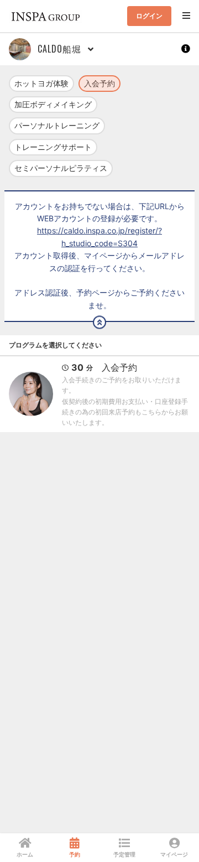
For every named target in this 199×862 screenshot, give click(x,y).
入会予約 (99, 83)
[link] (25, 847)
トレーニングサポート (53, 147)
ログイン (149, 16)
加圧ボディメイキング (53, 104)
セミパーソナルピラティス (60, 168)
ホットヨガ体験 (41, 83)
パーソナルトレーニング (57, 125)
